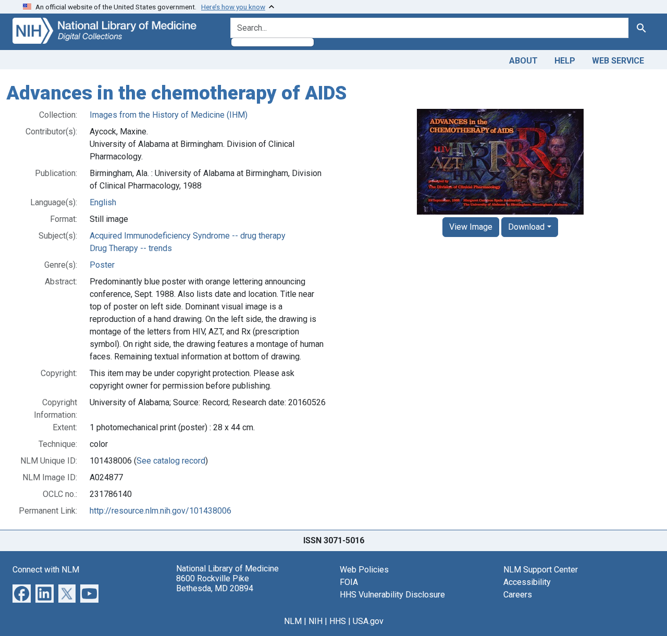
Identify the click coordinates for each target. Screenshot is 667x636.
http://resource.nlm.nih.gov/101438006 (160, 511)
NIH (315, 621)
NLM (293, 621)
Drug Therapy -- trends (131, 248)
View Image (470, 227)
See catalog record (171, 461)
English (103, 202)
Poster (102, 265)
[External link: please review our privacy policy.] (22, 592)
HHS (337, 621)
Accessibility (527, 582)
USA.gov (368, 621)
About (523, 61)
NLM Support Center (540, 570)
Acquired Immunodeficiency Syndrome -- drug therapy (188, 236)
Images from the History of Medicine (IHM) (169, 115)
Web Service (618, 61)
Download (526, 227)
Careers (517, 595)
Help (564, 61)
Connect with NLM (46, 570)
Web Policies (364, 570)
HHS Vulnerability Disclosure (392, 595)
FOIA (349, 582)
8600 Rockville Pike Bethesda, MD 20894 (214, 583)
